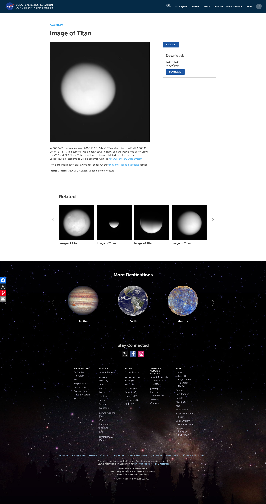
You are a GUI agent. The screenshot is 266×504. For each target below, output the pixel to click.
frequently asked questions (123, 165)
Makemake (105, 424)
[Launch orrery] (169, 7)
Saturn (102, 400)
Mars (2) (129, 385)
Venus (102, 385)
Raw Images (56, 25)
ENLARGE (171, 45)
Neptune (104, 408)
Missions (180, 402)
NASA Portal (172, 456)
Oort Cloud (80, 387)
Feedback (94, 456)
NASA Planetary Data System (125, 159)
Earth (133, 321)
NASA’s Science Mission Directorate (151, 464)
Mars (101, 392)
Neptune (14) (132, 400)
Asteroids (155, 399)
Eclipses (78, 399)
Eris (101, 432)
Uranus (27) (131, 396)
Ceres (102, 420)
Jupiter (83, 321)
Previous (53, 219)
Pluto (102, 416)
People (179, 398)
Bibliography (78, 456)
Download (175, 72)
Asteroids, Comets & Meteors (156, 371)
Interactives (182, 410)
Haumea (103, 428)
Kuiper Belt (80, 383)
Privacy (106, 456)
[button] (249, 6)
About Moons (132, 372)
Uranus (103, 404)
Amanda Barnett (140, 469)
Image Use (119, 456)
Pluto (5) (129, 404)
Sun (76, 380)
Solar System (81, 369)
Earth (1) (129, 381)
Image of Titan (68, 243)
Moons (128, 369)
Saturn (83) (131, 392)
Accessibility (201, 456)
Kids (178, 406)
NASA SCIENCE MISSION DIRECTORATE (145, 456)
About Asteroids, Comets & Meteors (159, 380)
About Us (63, 456)
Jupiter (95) (131, 388)
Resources (181, 390)
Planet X (103, 440)
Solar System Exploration (34, 4)
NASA (10, 6)
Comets (154, 403)
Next (213, 219)
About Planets (107, 372)
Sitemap (187, 456)
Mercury (183, 321)
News (179, 372)
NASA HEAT (182, 435)
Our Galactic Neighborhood (34, 8)
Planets (103, 369)
